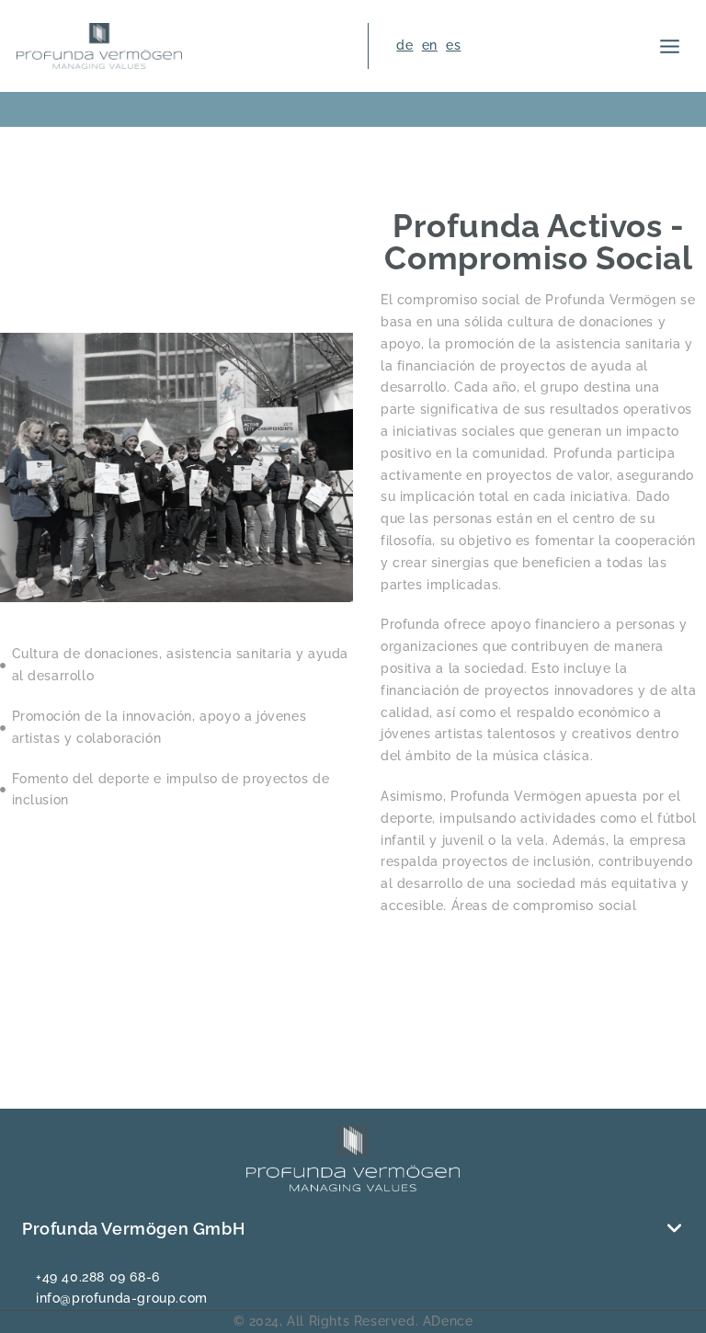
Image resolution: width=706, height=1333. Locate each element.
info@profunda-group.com (122, 1298)
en (430, 45)
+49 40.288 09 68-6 (98, 1277)
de (404, 45)
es (453, 45)
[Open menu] (670, 46)
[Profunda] (99, 45)
